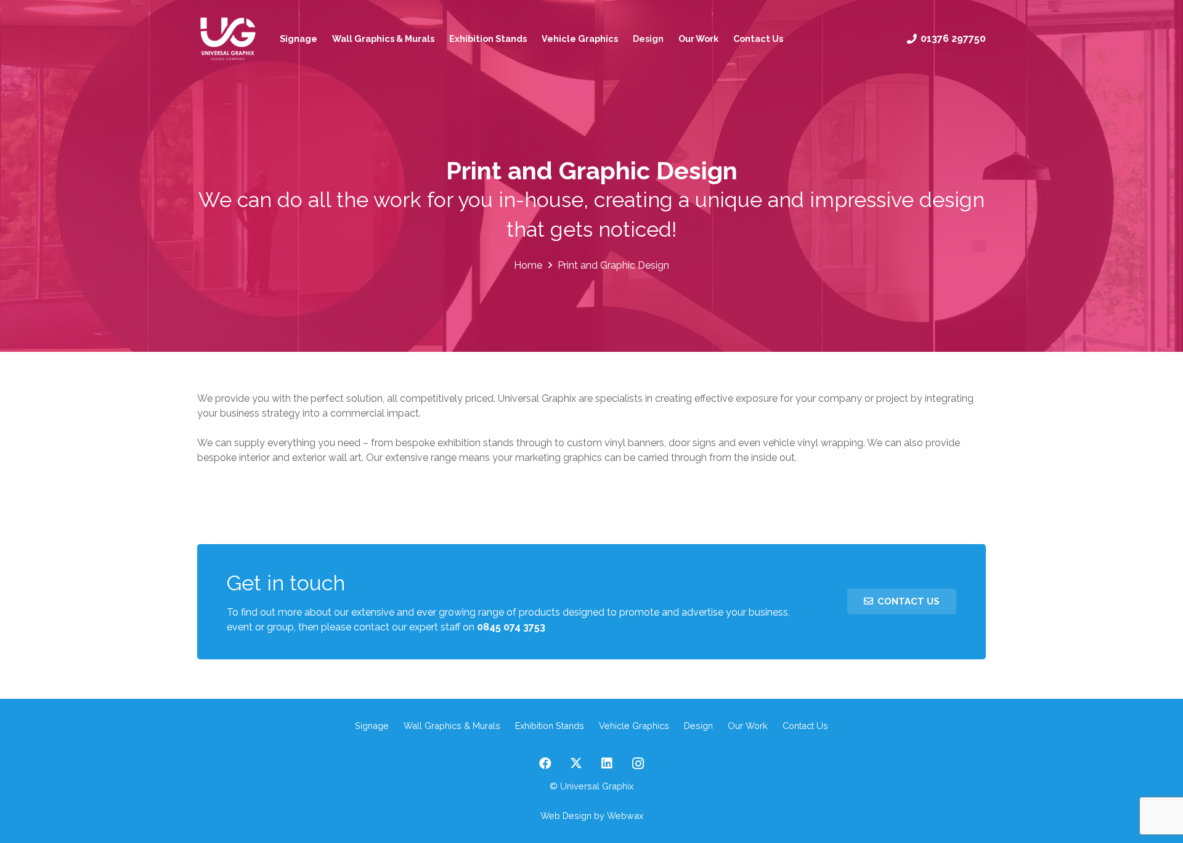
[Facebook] (545, 763)
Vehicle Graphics (634, 725)
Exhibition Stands (549, 725)
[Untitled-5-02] (228, 39)
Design (698, 725)
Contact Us (805, 725)
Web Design (566, 815)
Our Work (748, 725)
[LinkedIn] (607, 763)
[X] (576, 763)
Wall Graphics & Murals (452, 725)
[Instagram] (637, 763)
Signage (372, 725)
